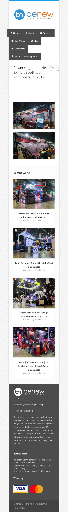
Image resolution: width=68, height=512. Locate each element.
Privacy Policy (19, 508)
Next (51, 67)
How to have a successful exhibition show (31, 471)
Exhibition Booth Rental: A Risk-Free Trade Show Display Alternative (32, 461)
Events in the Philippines (26, 56)
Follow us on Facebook (23, 410)
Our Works (19, 40)
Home (16, 33)
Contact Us (19, 48)
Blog (36, 40)
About (31, 33)
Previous (57, 67)
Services (47, 33)
